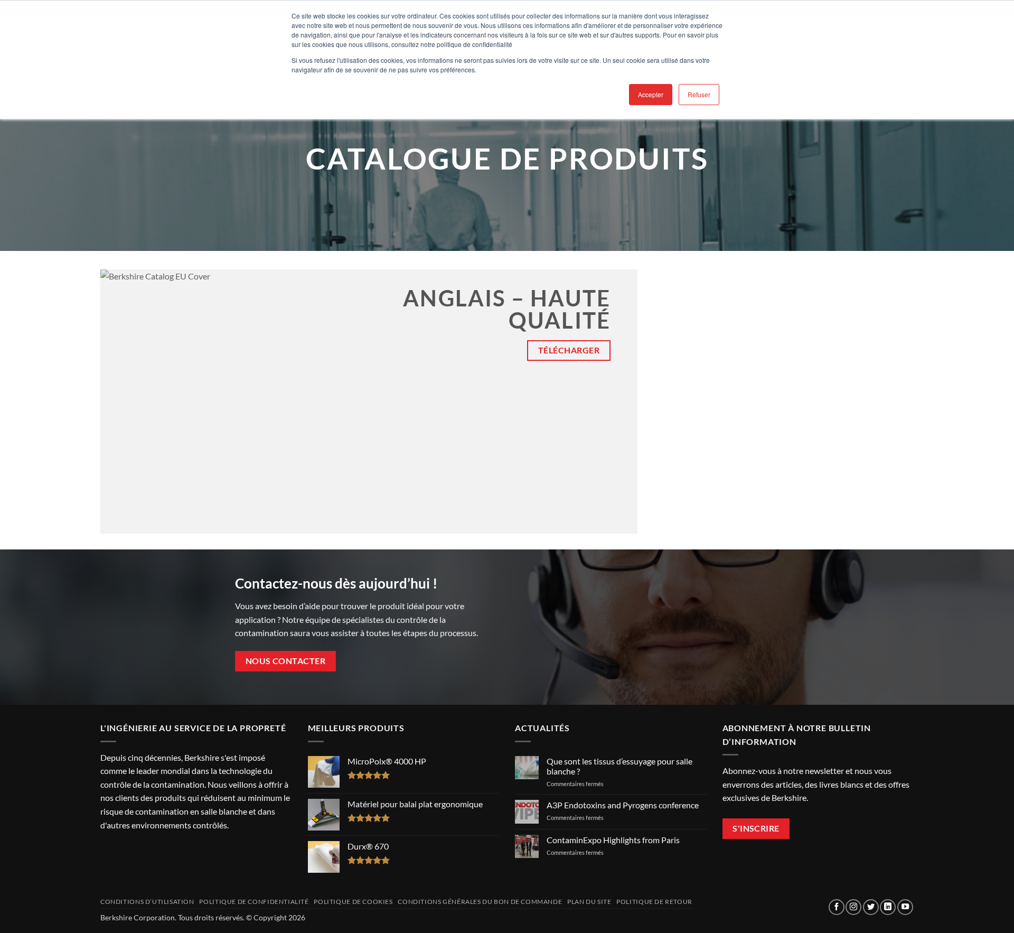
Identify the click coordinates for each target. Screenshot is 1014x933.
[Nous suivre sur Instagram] (853, 907)
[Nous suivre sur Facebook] (836, 907)
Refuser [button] (699, 94)
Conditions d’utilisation (147, 902)
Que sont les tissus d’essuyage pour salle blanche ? (619, 766)
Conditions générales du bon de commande (480, 902)
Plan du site (589, 902)
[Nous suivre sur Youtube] (905, 907)
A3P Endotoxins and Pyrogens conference (623, 805)
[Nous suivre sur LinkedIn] (888, 907)
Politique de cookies (353, 902)
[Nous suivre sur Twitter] (871, 907)
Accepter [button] (650, 94)
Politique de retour (654, 902)
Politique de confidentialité (253, 902)
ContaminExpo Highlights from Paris (613, 840)
